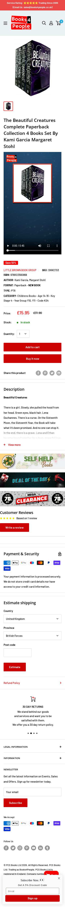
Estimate (14, 667)
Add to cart (32, 347)
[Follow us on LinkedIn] (40, 847)
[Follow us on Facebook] (6, 847)
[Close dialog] (59, 878)
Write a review (14, 527)
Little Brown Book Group (20, 270)
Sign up (32, 898)
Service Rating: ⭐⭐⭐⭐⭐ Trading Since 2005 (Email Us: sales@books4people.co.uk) (32, 5)
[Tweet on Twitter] (52, 373)
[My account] (51, 23)
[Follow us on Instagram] (19, 847)
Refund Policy (12, 682)
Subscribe (15, 802)
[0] (58, 23)
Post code (9, 644)
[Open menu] (5, 23)
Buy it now (32, 358)
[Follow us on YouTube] (33, 847)
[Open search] (44, 23)
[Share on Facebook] (38, 373)
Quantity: (9, 333)
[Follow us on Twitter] (13, 847)
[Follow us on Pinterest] (26, 847)
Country (8, 610)
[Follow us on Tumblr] (47, 847)
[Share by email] (58, 373)
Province (9, 627)
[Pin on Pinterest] (45, 373)
